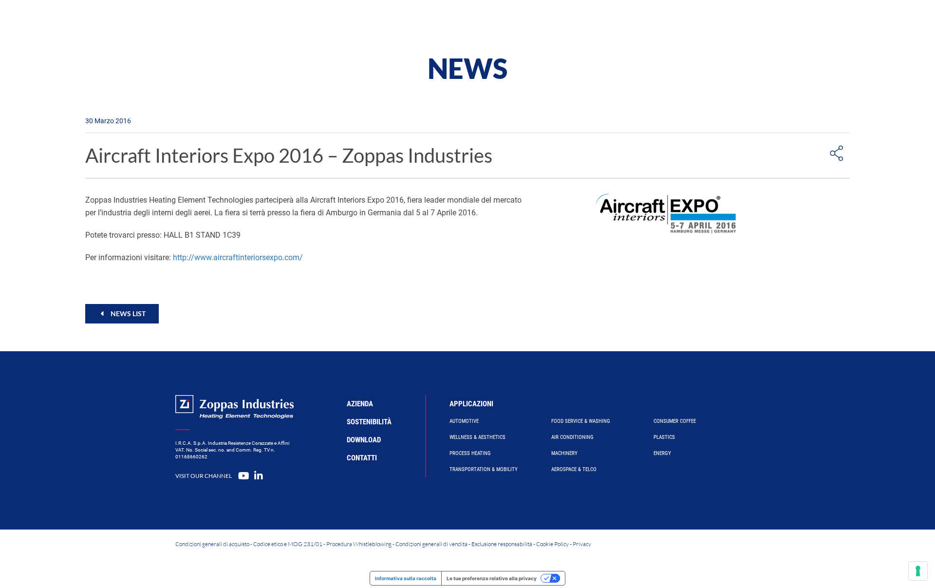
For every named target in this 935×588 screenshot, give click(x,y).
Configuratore (440, 21)
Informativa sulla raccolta (405, 578)
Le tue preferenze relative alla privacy (492, 578)
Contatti (656, 21)
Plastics (664, 437)
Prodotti (371, 21)
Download (364, 440)
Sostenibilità (369, 421)
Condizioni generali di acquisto (212, 544)
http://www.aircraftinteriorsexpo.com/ (238, 257)
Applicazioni (471, 403)
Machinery (564, 453)
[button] (122, 313)
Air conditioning (572, 437)
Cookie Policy (552, 544)
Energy (662, 453)
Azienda (559, 21)
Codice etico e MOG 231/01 (287, 544)
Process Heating (470, 453)
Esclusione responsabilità (501, 544)
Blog (607, 21)
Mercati (506, 21)
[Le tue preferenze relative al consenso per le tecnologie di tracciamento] (918, 571)
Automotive (464, 421)
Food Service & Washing (580, 421)
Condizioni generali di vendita (431, 544)
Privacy (582, 544)
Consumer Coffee (675, 421)
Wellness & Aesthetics (477, 437)
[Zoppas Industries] (256, 22)
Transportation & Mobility (483, 469)
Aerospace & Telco (574, 469)
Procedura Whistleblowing (359, 544)
